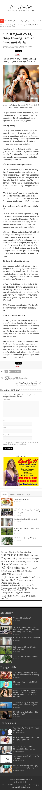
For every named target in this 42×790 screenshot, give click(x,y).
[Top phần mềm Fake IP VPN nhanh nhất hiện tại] (6, 731)
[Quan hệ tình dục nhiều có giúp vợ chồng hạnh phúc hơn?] (6, 740)
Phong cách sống (24, 580)
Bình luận (6, 399)
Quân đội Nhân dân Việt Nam (13, 585)
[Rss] (14, 782)
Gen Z (4, 561)
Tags (28, 495)
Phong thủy (6, 582)
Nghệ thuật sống (11, 576)
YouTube (17, 596)
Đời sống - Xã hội (12, 25)
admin (6, 46)
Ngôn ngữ (36, 577)
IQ (10, 564)
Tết (26, 590)
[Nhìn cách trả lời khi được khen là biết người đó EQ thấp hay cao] (6, 750)
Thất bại (16, 588)
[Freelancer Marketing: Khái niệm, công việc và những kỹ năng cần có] (6, 769)
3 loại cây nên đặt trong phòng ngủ (25, 538)
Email (5, 428)
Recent (4, 495)
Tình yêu (20, 590)
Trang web (6, 435)
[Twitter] (19, 782)
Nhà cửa (4, 580)
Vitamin (26, 593)
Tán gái (4, 590)
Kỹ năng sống (15, 371)
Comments (20, 495)
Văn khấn (6, 595)
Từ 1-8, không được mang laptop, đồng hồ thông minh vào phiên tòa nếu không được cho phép (27, 511)
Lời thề (4, 571)
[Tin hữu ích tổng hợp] (21, 7)
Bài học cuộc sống (24, 552)
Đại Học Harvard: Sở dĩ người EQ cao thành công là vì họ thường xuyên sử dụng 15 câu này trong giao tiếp (25, 693)
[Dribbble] (23, 782)
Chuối (26, 555)
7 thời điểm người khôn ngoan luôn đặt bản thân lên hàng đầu (16, 378)
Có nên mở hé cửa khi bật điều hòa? (25, 519)
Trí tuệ (35, 588)
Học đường (21, 561)
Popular (11, 495)
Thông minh (6, 588)
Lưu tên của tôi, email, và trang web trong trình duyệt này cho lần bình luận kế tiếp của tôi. (20, 443)
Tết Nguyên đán (7, 593)
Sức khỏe (30, 585)
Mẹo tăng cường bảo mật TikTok (25, 682)
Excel (20, 559)
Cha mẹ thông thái (12, 554)
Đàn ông (4, 598)
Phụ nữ (16, 583)
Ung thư (18, 592)
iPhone (5, 564)
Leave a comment (9, 47)
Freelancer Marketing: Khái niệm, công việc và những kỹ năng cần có (26, 767)
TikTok (23, 587)
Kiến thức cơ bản (20, 564)
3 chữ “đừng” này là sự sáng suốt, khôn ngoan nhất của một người (26, 383)
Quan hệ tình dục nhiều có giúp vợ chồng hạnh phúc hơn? (26, 738)
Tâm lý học (12, 590)
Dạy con (6, 558)
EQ (6, 371)
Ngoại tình (26, 577)
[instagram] (27, 782)
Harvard (11, 561)
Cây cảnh (34, 555)
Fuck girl (35, 559)
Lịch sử (33, 568)
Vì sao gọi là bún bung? (21, 499)
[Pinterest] (21, 782)
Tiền (29, 588)
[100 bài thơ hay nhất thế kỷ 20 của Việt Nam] (6, 759)
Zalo (23, 596)
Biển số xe (12, 552)
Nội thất (12, 580)
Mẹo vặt (6, 573)
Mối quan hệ (17, 574)
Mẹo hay (28, 571)
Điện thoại (30, 596)
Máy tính (12, 571)
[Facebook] (16, 782)
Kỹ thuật (25, 568)
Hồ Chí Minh (32, 561)
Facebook (27, 559)
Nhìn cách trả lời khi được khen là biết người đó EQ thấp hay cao (25, 748)
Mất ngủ (20, 571)
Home (4, 25)
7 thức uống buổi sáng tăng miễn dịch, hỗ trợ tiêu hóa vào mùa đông (26, 674)
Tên (4, 420)
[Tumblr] (25, 782)
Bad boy (4, 552)
